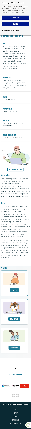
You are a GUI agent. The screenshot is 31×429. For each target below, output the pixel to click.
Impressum (15, 416)
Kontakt (16, 413)
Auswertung (14, 347)
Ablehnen (16, 24)
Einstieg (14, 290)
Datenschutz (15, 420)
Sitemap (15, 409)
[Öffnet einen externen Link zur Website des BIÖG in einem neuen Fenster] (6, 387)
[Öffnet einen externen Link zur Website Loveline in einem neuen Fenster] (15, 387)
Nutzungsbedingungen (15, 423)
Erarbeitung (14, 319)
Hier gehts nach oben (15, 374)
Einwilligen (15, 17)
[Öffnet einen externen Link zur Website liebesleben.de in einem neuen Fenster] (24, 387)
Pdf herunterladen (15, 170)
